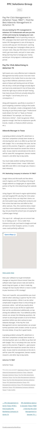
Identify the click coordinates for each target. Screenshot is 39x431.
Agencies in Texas (23, 370)
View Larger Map (8, 273)
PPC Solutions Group (19, 4)
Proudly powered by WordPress (11, 427)
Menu (19, 9)
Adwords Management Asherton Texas (14, 372)
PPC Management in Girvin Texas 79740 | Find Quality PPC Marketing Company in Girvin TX (10, 408)
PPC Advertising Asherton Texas (16, 382)
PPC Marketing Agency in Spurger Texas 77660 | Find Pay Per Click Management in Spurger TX (28, 408)
